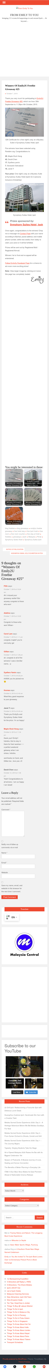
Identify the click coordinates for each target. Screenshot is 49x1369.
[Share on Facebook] (5, 1366)
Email (4, 862)
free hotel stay (19, 531)
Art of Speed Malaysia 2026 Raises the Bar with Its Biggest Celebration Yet (24, 1154)
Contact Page (25, 233)
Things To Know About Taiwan (18, 1339)
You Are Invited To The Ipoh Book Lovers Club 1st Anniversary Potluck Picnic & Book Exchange (23, 1259)
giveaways (17, 537)
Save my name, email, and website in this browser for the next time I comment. (11, 888)
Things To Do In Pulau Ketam (18, 1318)
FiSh (6, 586)
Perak (39, 537)
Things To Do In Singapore (17, 1321)
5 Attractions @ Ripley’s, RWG (19, 1281)
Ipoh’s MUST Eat (13, 1287)
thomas (7, 690)
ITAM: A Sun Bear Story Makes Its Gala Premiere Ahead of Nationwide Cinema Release (23, 1173)
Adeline (7, 613)
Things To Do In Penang (16, 1315)
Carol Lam (8, 633)
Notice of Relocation (14, 549)
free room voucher (18, 534)
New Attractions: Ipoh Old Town (19, 1297)
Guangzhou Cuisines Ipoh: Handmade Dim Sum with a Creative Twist (24, 1116)
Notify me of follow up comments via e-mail (9, 846)
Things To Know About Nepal (18, 1333)
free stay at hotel (33, 534)
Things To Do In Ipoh (15, 1309)
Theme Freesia (24, 1362)
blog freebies (10, 528)
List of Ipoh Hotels (14, 1291)
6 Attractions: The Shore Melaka (19, 1285)
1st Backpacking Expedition (17, 1278)
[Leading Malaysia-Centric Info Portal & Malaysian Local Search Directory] (24, 945)
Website (4, 872)
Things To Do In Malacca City (18, 1312)
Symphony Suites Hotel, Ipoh (26, 224)
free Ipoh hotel (32, 531)
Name (4, 852)
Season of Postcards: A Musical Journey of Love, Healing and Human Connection (23, 1161)
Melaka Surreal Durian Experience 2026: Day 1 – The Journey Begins (23, 1142)
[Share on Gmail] (44, 1366)
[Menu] (3, 2)
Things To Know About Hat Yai (18, 1324)
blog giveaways (22, 528)
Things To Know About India (18, 1327)
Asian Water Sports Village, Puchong (24, 1245)
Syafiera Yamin (10, 672)
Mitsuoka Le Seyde (19, 1240)
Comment (5, 809)
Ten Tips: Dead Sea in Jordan (18, 1303)
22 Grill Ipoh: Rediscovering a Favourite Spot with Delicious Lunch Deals (23, 1109)
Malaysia (31, 537)
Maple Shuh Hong (11, 728)
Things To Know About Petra (18, 1336)
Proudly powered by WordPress (14, 1359)
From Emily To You (24, 15)
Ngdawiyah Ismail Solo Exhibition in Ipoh (27, 553)
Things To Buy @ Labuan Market (19, 1306)
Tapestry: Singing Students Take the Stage (21, 1148)
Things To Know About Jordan (18, 1330)
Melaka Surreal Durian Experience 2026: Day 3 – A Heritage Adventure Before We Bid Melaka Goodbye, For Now (24, 1125)
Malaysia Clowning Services (18, 1294)
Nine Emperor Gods (14, 1300)
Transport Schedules (15, 1342)
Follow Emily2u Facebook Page (17, 263)
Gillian (6, 651)
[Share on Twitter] (15, 1366)
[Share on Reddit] (24, 1366)
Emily (7, 1256)
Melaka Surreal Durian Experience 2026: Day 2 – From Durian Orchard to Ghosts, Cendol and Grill (23, 1134)
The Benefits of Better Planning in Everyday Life (22, 1167)
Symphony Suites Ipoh (33, 539)
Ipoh (24, 537)
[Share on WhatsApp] (34, 1366)
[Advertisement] (24, 50)
